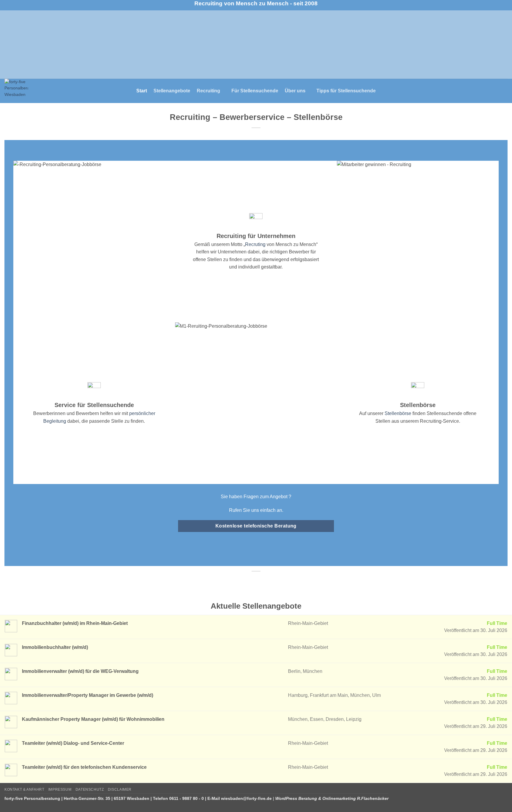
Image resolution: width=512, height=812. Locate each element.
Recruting (255, 244)
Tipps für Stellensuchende (346, 90)
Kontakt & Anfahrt (24, 789)
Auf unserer (372, 413)
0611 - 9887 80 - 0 (186, 798)
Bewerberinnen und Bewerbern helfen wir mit (80, 413)
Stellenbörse (398, 413)
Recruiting (208, 90)
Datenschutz (90, 789)
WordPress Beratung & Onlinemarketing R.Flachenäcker (331, 798)
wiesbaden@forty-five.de (246, 798)
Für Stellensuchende (254, 90)
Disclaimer (120, 789)
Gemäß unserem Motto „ (219, 244)
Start (141, 90)
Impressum (60, 789)
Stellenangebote (171, 90)
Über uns (295, 90)
